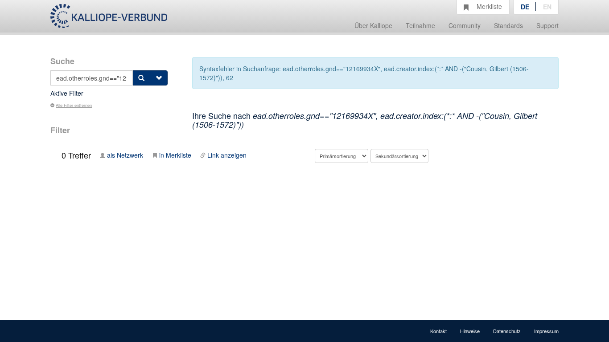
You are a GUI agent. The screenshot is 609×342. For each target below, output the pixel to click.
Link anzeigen (227, 155)
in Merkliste (175, 155)
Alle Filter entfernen (74, 105)
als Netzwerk (125, 155)
